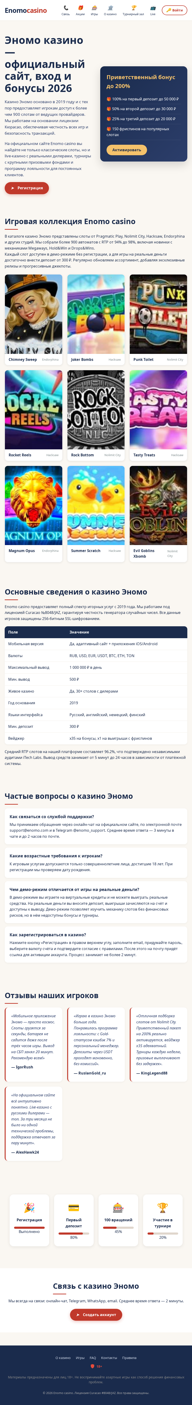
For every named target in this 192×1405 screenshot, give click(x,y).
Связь (66, 10)
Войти (174, 10)
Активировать (126, 149)
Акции (80, 10)
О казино (110, 10)
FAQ (93, 1358)
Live (153, 10)
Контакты (109, 1358)
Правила (129, 1358)
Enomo (26, 10)
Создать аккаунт (96, 1314)
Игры (94, 10)
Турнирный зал (133, 10)
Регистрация (27, 187)
